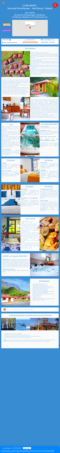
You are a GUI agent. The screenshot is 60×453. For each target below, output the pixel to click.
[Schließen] (59, 447)
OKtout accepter (27, 448)
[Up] (4, 3)
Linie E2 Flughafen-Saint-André (9, 270)
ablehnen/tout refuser (17, 448)
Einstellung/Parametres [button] (7, 448)
